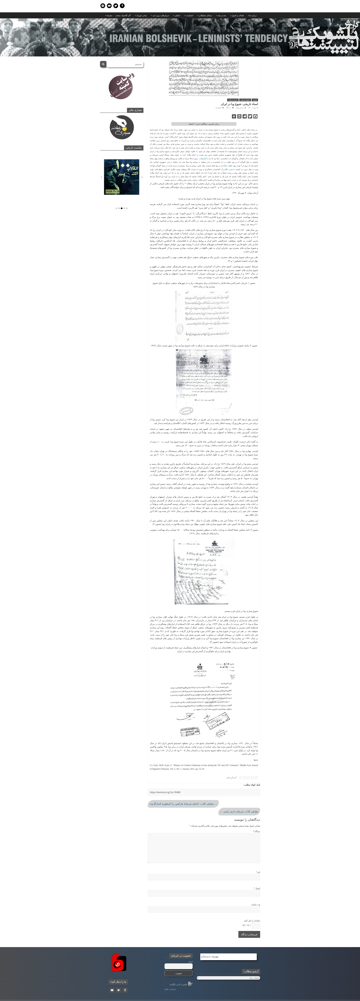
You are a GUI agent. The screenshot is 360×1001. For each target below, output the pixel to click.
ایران (255, 100)
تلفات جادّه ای (226, 166)
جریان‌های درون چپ (160, 15)
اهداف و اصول (238, 15)
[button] (116, 208)
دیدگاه (256, 831)
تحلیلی (177, 15)
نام (258, 872)
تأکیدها (191, 137)
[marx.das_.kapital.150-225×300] (122, 177)
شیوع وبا (219, 108)
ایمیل (257, 888)
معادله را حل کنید (252, 920)
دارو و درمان (233, 100)
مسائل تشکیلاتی (205, 15)
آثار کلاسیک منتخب (123, 15)
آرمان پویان (239, 108)
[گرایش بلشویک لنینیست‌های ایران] (180, 20)
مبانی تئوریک (141, 15)
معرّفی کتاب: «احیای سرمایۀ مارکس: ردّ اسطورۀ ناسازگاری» (183, 803)
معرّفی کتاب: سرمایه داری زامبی (239, 811)
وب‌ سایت (255, 904)
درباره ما (252, 15)
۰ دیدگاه (228, 108)
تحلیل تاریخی (245, 100)
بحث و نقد (222, 15)
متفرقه (109, 15)
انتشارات (189, 15)
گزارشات (202, 158)
